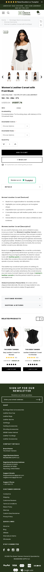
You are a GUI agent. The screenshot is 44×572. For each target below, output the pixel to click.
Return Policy (7, 507)
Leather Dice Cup (9, 413)
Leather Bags (7, 416)
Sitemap (6, 510)
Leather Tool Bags (9, 436)
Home (4, 20)
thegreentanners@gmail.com (13, 475)
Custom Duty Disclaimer (11, 513)
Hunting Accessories (10, 426)
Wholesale (7, 539)
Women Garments (10, 22)
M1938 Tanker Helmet (10, 432)
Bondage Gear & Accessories (20, 20)
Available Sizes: (8, 131)
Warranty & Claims (9, 536)
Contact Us (7, 494)
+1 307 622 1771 (8, 484)
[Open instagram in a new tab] (13, 550)
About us (6, 526)
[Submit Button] (38, 399)
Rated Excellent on (28, 2)
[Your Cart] (40, 13)
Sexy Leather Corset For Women (11, 353)
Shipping (6, 497)
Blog (4, 529)
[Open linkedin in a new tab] (17, 550)
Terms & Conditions (10, 504)
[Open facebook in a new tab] (4, 550)
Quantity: (5, 140)
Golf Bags (6, 423)
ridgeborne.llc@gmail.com (12, 477)
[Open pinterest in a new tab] (8, 550)
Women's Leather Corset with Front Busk (18, 24)
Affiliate (5, 533)
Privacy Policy (8, 517)
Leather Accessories (10, 439)
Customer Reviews (9, 500)
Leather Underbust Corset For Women (32, 353)
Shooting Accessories (10, 429)
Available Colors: (9, 122)
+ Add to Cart (11, 369)
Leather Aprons (8, 419)
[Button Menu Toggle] (3, 13)
